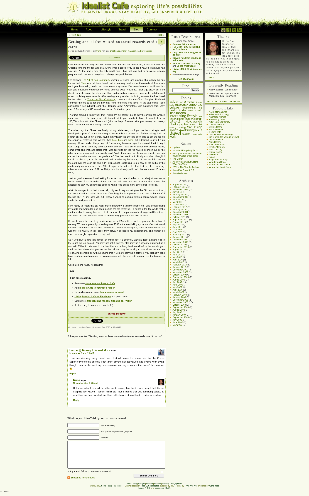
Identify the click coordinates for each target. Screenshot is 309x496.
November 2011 (180, 214)
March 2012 (178, 204)
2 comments (114, 57)
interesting (178, 116)
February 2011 (180, 234)
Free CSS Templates (150, 486)
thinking (190, 130)
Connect (152, 29)
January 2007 (179, 315)
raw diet (196, 124)
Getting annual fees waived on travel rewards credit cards (187, 154)
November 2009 (180, 272)
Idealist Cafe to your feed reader (97, 287)
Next (160, 34)
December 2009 (180, 270)
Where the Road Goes (220, 167)
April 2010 (178, 259)
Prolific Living (215, 149)
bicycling (199, 102)
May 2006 (177, 325)
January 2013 (179, 194)
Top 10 (209, 101)
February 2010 (180, 264)
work (173, 136)
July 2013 (177, 192)
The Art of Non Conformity (96, 80)
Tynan (212, 157)
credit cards (115, 51)
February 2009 (180, 295)
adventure (178, 101)
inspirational (178, 113)
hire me (157, 484)
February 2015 (180, 187)
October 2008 (179, 305)
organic (174, 119)
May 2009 (177, 287)
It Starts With (215, 132)
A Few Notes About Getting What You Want (185, 163)
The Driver (178, 159)
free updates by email (112, 292)
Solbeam (213, 154)
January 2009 (179, 297)
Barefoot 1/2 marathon (184, 44)
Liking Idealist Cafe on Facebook (93, 296)
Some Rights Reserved (111, 486)
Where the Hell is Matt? (220, 164)
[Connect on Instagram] (223, 31)
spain (173, 130)
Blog (136, 29)
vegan (194, 134)
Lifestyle (106, 29)
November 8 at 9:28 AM (85, 383)
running (182, 127)
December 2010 (180, 239)
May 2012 (177, 202)
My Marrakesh (216, 139)
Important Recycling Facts (185, 150)
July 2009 (177, 282)
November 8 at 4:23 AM (81, 353)
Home (74, 29)
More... (212, 77)
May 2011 (177, 229)
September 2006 (181, 317)
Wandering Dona (217, 162)
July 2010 (177, 252)
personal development (186, 121)
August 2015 (179, 184)
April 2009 (178, 290)
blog (135, 484)
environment (188, 107)
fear (200, 107)
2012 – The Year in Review (186, 167)
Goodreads (234, 101)
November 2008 (180, 302)
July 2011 (177, 224)
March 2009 (178, 292)
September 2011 (181, 219)
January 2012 (179, 209)
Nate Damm (215, 142)
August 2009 (179, 280)
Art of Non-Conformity (219, 122)
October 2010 (179, 244)
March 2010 (178, 262)
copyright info (176, 484)
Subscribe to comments (83, 477)
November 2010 (180, 242)
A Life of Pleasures (218, 112)
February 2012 (180, 207)
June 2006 (178, 322)
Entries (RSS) (144, 488)
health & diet (178, 110)
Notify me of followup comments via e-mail (89, 471)
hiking (190, 110)
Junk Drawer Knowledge (221, 134)
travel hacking (146, 51)
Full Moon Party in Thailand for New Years (186, 48)
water (200, 134)
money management (130, 51)
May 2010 (177, 257)
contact (149, 484)
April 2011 (177, 232)
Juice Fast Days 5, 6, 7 (183, 170)
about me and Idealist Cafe (100, 283)
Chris (83, 83)
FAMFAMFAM (191, 486)
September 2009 (181, 277)
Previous (76, 34)
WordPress (214, 486)
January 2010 (179, 267)
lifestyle (192, 116)
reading (173, 127)
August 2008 (179, 310)
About (89, 29)
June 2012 (178, 199)
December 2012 (180, 197)
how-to (198, 110)
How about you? (186, 79)
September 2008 (181, 307)
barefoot (190, 102)
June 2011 (178, 227)
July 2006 (177, 320)
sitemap (165, 484)
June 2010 (178, 254)
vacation (186, 134)
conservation (181, 104)
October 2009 (179, 275)
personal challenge (190, 119)
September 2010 (181, 247)
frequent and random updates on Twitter (109, 300)
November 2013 (180, 189)
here (114, 140)
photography (179, 124)
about (129, 484)
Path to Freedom (217, 144)
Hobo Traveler (216, 129)
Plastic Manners (217, 147)
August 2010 (179, 249)
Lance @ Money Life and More (89, 350)
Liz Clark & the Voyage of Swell (224, 137)
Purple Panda (215, 152)
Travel (122, 29)
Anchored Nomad (217, 117)
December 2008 (180, 300)
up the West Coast (186, 66)
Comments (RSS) (162, 488)
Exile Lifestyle (215, 127)
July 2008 (177, 312)
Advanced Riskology (219, 114)
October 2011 (179, 217)
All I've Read (221, 101)
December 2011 (180, 212)
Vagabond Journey (218, 159)
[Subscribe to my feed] (239, 31)
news (200, 116)
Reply (72, 373)
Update (176, 147)
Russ (76, 380)
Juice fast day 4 (180, 173)
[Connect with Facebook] (228, 31)
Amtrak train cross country (186, 63)
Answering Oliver (217, 119)
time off (198, 130)
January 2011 (179, 237)
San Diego (194, 127)
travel (98, 51)
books (172, 105)
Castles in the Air (217, 124)
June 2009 (178, 285)
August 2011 (179, 222)
